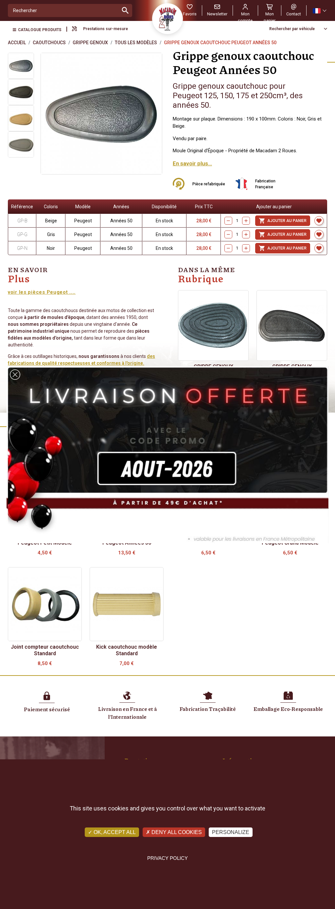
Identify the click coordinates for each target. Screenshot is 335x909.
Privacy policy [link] (167, 858)
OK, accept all (114, 832)
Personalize (230, 832)
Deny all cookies (176, 832)
